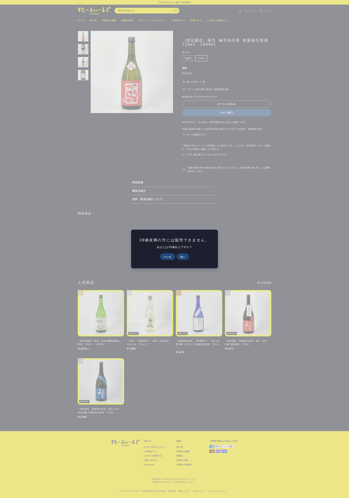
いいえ (168, 256)
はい (182, 256)
